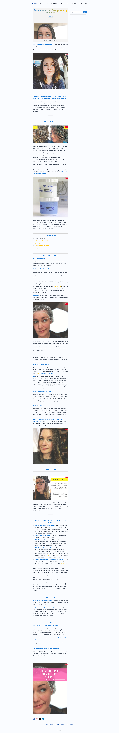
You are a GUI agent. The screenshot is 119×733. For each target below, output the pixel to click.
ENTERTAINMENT (54, 3)
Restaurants (74, 3)
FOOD (62, 3)
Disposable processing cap (42, 245)
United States (45, 3)
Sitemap (71, 724)
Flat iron (37, 248)
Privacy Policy (62, 724)
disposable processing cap (43, 345)
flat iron (38, 373)
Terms (68, 724)
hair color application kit (48, 285)
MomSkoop (34, 3)
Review (80, 3)
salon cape (58, 286)
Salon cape (38, 243)
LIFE (67, 3)
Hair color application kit (41, 241)
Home (40, 3)
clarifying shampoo (50, 261)
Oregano (50, 555)
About (86, 3)
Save (67, 54)
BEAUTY (50, 16)
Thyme (57, 555)
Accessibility (51, 724)
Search (72, 9)
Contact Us (57, 724)
